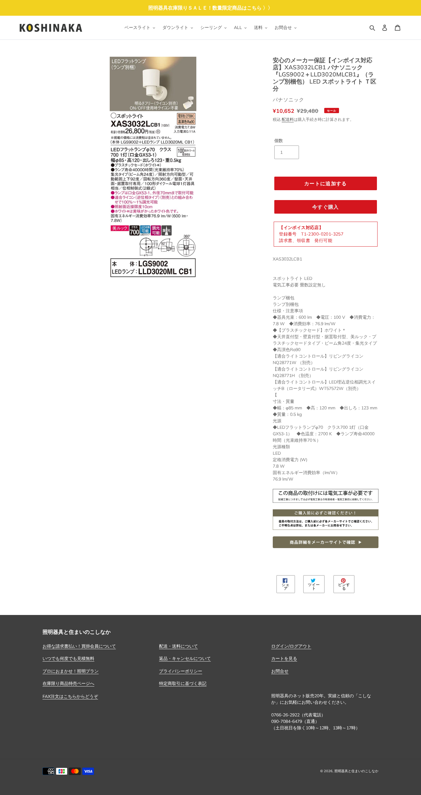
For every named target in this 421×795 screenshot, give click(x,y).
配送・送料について (178, 646)
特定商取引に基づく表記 (182, 683)
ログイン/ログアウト (291, 646)
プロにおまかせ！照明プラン (71, 671)
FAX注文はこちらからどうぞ (70, 696)
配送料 (288, 119)
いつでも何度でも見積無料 (68, 658)
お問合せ (279, 671)
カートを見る (284, 658)
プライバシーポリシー (180, 671)
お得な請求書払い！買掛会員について (79, 646)
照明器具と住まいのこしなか (356, 771)
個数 (278, 140)
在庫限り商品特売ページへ (68, 683)
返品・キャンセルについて (185, 658)
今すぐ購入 (325, 207)
